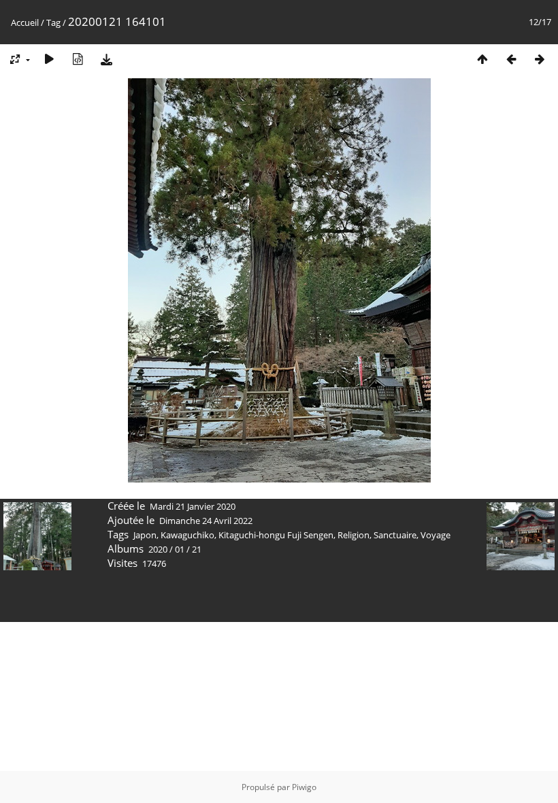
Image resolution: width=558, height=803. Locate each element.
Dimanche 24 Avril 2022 (205, 520)
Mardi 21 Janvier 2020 (192, 506)
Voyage (435, 535)
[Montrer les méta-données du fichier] (77, 59)
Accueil (25, 22)
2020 (157, 549)
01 (179, 549)
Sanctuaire (395, 535)
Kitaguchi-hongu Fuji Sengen (275, 535)
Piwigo (304, 787)
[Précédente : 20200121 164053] (511, 59)
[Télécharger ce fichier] (106, 59)
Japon (145, 535)
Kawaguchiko (187, 535)
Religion (354, 535)
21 (196, 549)
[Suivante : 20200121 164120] (539, 59)
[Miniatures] (482, 59)
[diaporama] (49, 59)
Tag (53, 22)
